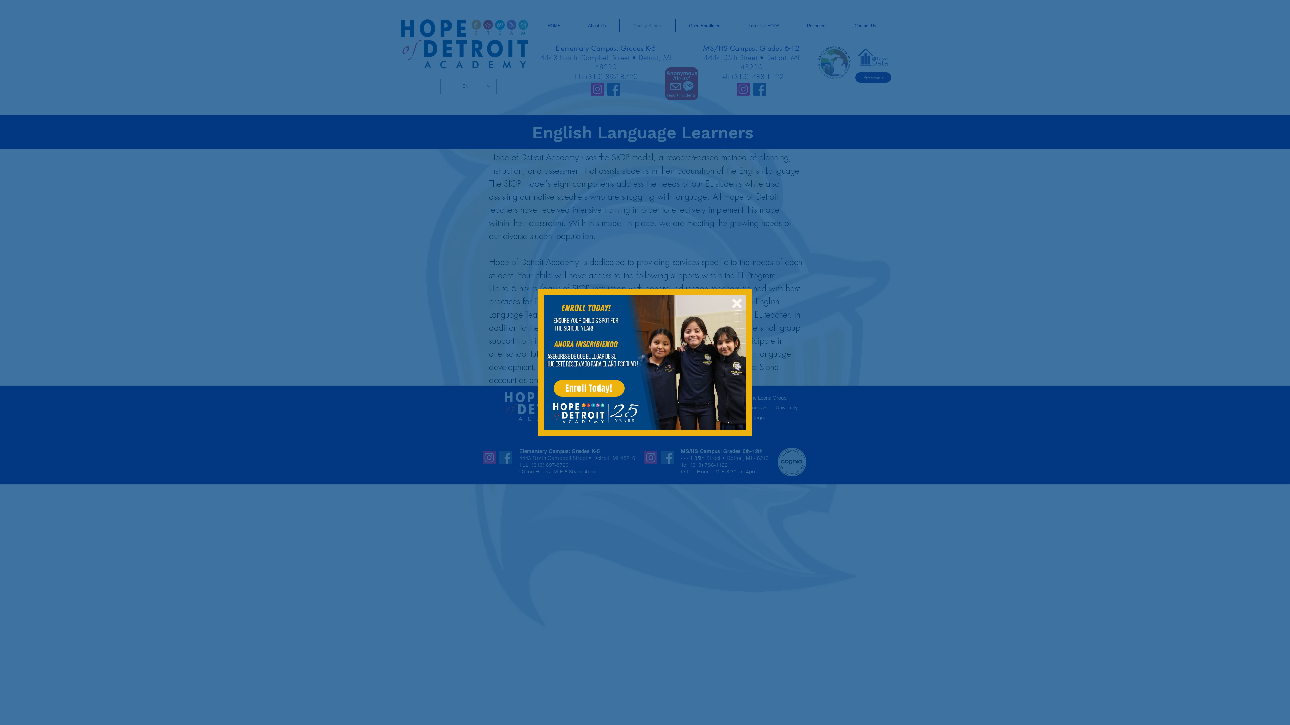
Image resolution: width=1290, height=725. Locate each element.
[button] (737, 303)
